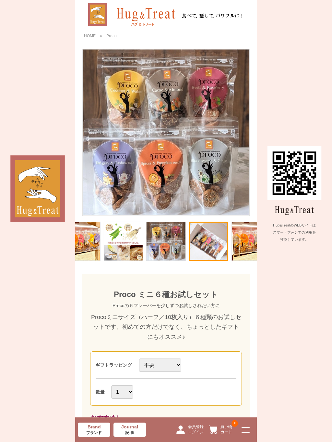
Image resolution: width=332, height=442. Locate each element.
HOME (90, 36)
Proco (111, 36)
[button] (240, 241)
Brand (94, 429)
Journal (129, 429)
